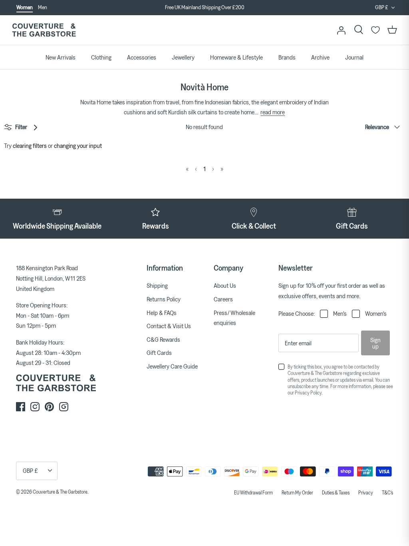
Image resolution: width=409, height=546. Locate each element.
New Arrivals (60, 57)
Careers (223, 299)
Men (42, 7)
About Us (225, 285)
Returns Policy (164, 299)
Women (24, 7)
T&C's (387, 492)
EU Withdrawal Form (253, 492)
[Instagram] (35, 406)
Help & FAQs (162, 312)
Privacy (365, 492)
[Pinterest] (49, 406)
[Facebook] (20, 406)
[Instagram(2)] (63, 406)
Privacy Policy (308, 392)
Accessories (141, 57)
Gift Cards (159, 352)
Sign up (375, 343)
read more (272, 112)
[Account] (341, 30)
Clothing (101, 57)
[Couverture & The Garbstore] (44, 30)
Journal (354, 57)
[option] (204, 12)
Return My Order (297, 492)
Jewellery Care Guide (172, 366)
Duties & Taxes (335, 492)
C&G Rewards (163, 339)
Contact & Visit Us (169, 325)
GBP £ (381, 7)
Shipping (157, 285)
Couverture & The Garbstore (60, 491)
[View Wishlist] (375, 30)
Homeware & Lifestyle (236, 57)
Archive (320, 57)
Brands (287, 57)
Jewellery (183, 57)
